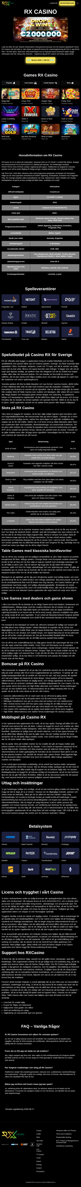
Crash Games (49, 83)
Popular (9, 83)
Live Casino (29, 83)
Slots (69, 83)
